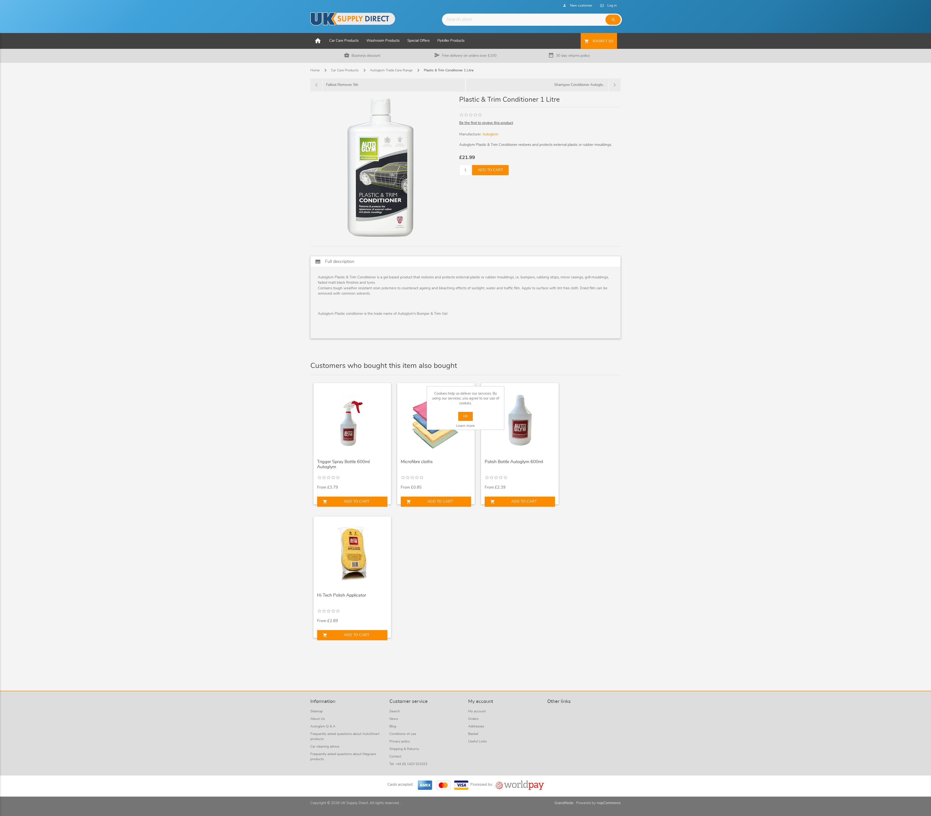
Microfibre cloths (417, 462)
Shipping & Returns (404, 749)
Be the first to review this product (486, 123)
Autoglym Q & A (322, 726)
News (393, 719)
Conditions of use (402, 734)
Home (315, 70)
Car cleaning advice (324, 746)
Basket (473, 734)
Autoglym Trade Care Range (391, 70)
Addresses (476, 726)
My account (477, 711)
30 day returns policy (573, 56)
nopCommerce (609, 803)
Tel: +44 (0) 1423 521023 (408, 764)
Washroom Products (383, 40)
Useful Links (477, 741)
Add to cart (490, 170)
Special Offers (418, 40)
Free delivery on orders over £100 (469, 56)
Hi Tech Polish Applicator (341, 595)
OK (465, 416)
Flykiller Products (451, 40)
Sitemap (316, 711)
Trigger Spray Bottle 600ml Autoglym (343, 464)
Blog (392, 726)
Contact (395, 756)
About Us (317, 719)
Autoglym (490, 134)
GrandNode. (564, 803)
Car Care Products (344, 40)
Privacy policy (399, 741)
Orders (473, 719)
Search (394, 711)
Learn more (465, 426)
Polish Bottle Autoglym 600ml (514, 462)
